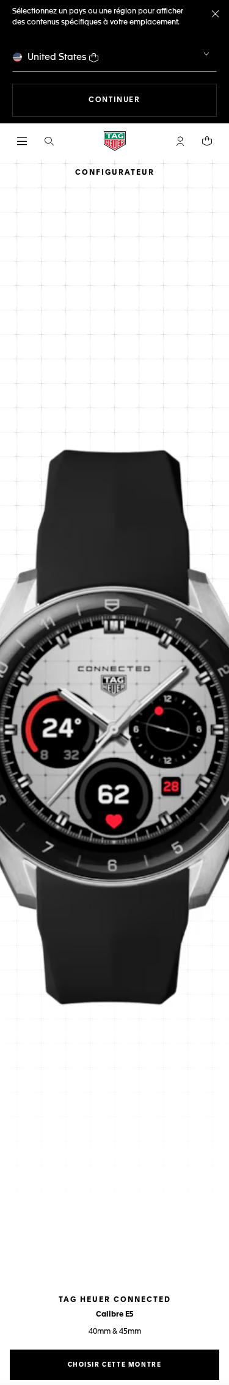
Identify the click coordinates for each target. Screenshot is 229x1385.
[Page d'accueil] (114, 141)
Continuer (153, 100)
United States (57, 57)
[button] (180, 141)
